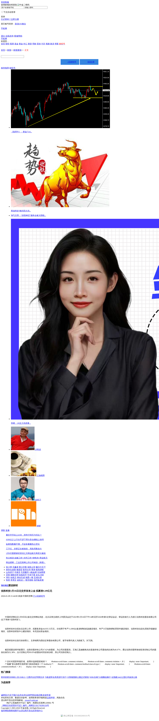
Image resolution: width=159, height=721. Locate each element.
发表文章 (90, 62)
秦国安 (19, 570)
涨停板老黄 (39, 580)
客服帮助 (18, 36)
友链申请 (47, 695)
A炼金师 (33, 572)
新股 (9, 50)
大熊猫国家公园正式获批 (78, 677)
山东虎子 (10, 572)
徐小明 (9, 567)
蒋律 (33, 570)
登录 (3, 2)
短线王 (13, 577)
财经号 (12, 68)
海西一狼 (29, 577)
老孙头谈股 (11, 570)
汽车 (43, 44)
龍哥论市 (27, 570)
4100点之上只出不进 (15, 539)
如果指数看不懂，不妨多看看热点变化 (23, 544)
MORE (4, 585)
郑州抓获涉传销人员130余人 (13, 677)
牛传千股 (31, 575)
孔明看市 (25, 572)
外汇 (25, 44)
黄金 (21, 44)
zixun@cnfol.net (31, 700)
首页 (3, 44)
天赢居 (15, 567)
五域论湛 (38, 577)
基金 (16, 44)
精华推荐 (5, 68)
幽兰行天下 (41, 567)
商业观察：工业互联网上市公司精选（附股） (26, 562)
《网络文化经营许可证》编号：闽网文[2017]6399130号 (25, 705)
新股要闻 (17, 50)
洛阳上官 (31, 567)
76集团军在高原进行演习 (56, 677)
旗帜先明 (14, 575)
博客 (57, 44)
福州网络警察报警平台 (11, 711)
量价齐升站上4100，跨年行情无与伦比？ (24, 535)
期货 (30, 44)
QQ (20, 24)
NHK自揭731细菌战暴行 (100, 677)
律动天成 (21, 577)
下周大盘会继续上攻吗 (34, 539)
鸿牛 (8, 577)
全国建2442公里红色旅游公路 (124, 677)
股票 (12, 44)
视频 (48, 44)
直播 (7, 530)
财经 (7, 44)
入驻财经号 (71, 62)
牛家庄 (17, 572)
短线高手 (23, 575)
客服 (7, 2)
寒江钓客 (23, 567)
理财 (34, 44)
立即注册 (15, 19)
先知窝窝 (41, 572)
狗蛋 (8, 580)
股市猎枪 (29, 580)
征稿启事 (38, 695)
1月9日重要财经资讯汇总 (17, 553)
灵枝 (8, 575)
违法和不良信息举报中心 (32, 711)
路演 (52, 44)
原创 (39, 44)
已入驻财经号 (39, 596)
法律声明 (30, 695)
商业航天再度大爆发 (37, 553)
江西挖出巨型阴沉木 (35, 677)
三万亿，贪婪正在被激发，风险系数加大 (24, 549)
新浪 (17, 24)
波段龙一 (21, 580)
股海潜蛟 (40, 570)
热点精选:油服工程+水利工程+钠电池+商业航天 (27, 558)
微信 (24, 24)
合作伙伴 (22, 695)
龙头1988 (40, 575)
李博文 (13, 580)
